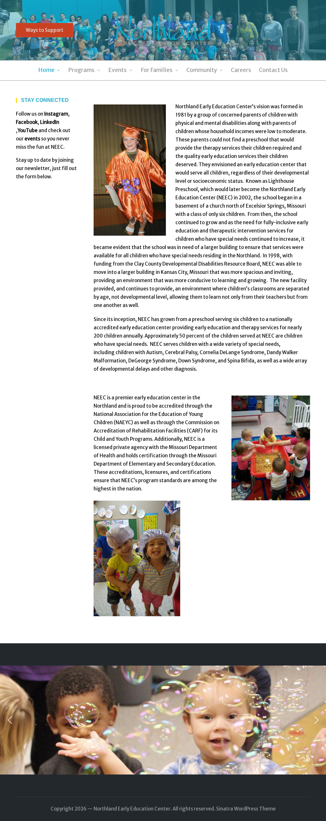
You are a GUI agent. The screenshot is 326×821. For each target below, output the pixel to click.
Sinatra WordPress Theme (246, 809)
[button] (44, 30)
